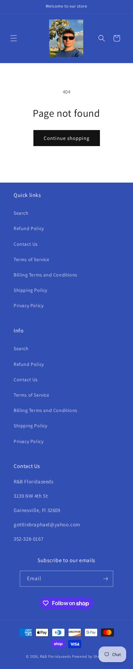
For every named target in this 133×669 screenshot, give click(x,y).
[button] (13, 38)
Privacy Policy (28, 305)
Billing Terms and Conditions (45, 275)
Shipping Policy (30, 290)
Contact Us (26, 244)
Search (21, 213)
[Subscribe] (105, 579)
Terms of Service (31, 259)
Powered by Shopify (89, 656)
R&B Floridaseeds (55, 656)
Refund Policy (29, 228)
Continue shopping (67, 138)
